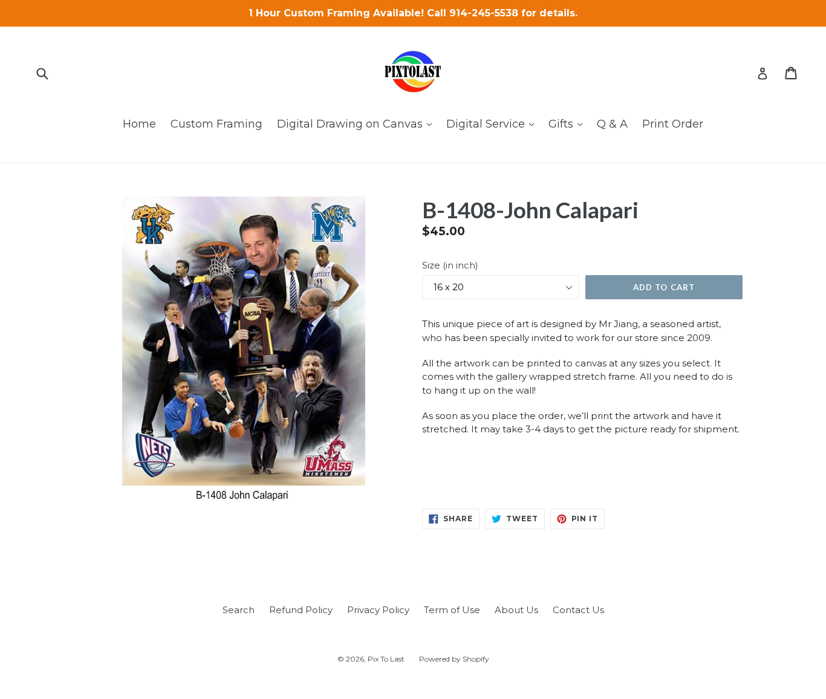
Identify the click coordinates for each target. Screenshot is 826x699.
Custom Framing (216, 124)
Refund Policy (301, 610)
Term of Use (452, 610)
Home (139, 124)
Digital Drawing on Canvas (357, 124)
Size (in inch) (450, 265)
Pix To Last (386, 658)
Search (239, 610)
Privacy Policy (378, 610)
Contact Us (578, 610)
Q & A (612, 124)
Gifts (568, 124)
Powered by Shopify (454, 658)
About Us (516, 610)
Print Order (672, 124)
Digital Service (493, 124)
